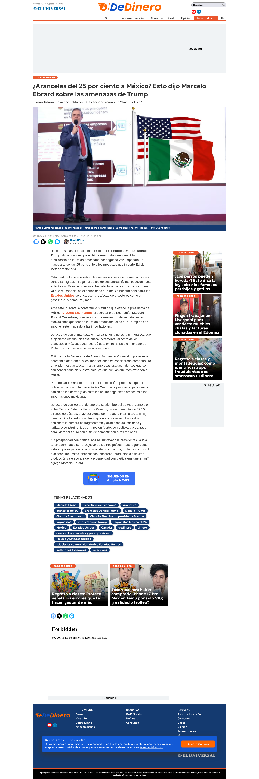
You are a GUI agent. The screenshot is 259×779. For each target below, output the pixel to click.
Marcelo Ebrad (66, 505)
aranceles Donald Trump (102, 510)
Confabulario (84, 722)
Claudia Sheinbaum (70, 516)
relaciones (100, 550)
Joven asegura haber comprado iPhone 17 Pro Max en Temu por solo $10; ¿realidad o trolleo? (137, 596)
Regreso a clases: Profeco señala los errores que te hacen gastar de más (76, 598)
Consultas (132, 722)
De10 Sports (134, 714)
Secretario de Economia (99, 505)
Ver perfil (76, 243)
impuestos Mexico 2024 (130, 522)
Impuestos (63, 522)
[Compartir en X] (43, 241)
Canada (106, 527)
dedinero (124, 527)
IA (222, 18)
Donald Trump (135, 510)
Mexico (61, 527)
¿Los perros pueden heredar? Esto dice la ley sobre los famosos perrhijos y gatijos (196, 282)
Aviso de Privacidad (151, 747)
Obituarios (132, 710)
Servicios (110, 18)
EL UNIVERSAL (85, 710)
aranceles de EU (67, 510)
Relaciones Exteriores (71, 550)
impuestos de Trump (92, 522)
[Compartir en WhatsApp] (50, 241)
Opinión (186, 18)
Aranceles (129, 505)
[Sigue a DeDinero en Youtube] (194, 12)
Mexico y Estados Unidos (73, 539)
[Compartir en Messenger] (57, 241)
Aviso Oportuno (85, 726)
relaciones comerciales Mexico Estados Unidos (88, 544)
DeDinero (132, 718)
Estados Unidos (84, 527)
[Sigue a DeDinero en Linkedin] (199, 12)
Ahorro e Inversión (133, 18)
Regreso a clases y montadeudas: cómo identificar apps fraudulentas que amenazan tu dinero (195, 367)
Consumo (157, 18)
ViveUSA (81, 718)
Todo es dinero (206, 18)
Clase (79, 714)
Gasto (171, 18)
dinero (142, 527)
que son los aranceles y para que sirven (83, 533)
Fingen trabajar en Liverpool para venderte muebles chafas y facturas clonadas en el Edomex (197, 324)
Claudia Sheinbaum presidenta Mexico (117, 516)
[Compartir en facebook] (36, 241)
